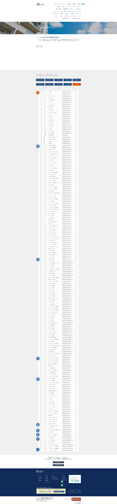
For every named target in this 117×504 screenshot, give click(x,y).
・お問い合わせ (63, 477)
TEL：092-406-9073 (40, 499)
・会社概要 (46, 477)
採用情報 (46, 480)
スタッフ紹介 (47, 482)
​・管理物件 (40, 480)
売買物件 (40, 477)
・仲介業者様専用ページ (54, 477)
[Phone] (38, 492)
